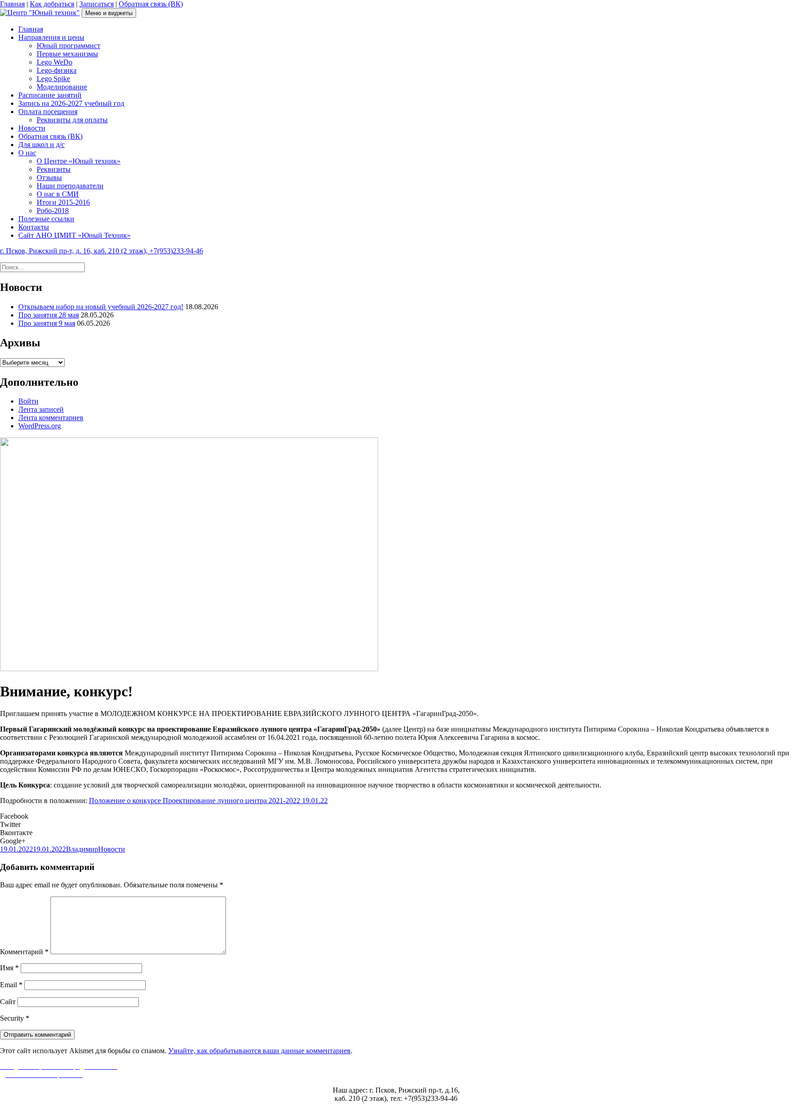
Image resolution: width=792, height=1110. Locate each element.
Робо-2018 (53, 210)
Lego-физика (57, 70)
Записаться (96, 4)
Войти (28, 401)
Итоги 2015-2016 (63, 202)
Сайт (8, 1002)
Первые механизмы (67, 54)
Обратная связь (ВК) (151, 4)
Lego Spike (53, 78)
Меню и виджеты (108, 13)
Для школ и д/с (41, 144)
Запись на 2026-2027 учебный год (71, 103)
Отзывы (49, 177)
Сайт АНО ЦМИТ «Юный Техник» (74, 235)
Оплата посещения (47, 111)
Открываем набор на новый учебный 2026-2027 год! (100, 307)
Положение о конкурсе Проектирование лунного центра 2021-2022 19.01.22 (208, 800)
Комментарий (24, 952)
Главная (12, 4)
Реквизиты (54, 169)
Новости (31, 128)
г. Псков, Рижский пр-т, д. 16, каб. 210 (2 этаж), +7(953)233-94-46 (101, 251)
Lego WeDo (54, 62)
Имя (9, 968)
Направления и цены (51, 37)
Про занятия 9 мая (46, 323)
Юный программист (68, 45)
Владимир (82, 849)
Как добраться (52, 4)
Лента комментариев (50, 417)
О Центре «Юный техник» (79, 161)
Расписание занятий (50, 95)
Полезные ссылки (46, 219)
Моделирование (62, 87)
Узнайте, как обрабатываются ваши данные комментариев (259, 1051)
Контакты (33, 227)
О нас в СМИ (58, 194)
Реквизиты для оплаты (72, 120)
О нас (27, 153)
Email (11, 985)
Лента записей (41, 409)
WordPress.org (39, 426)
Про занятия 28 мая (48, 315)
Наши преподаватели (70, 186)
